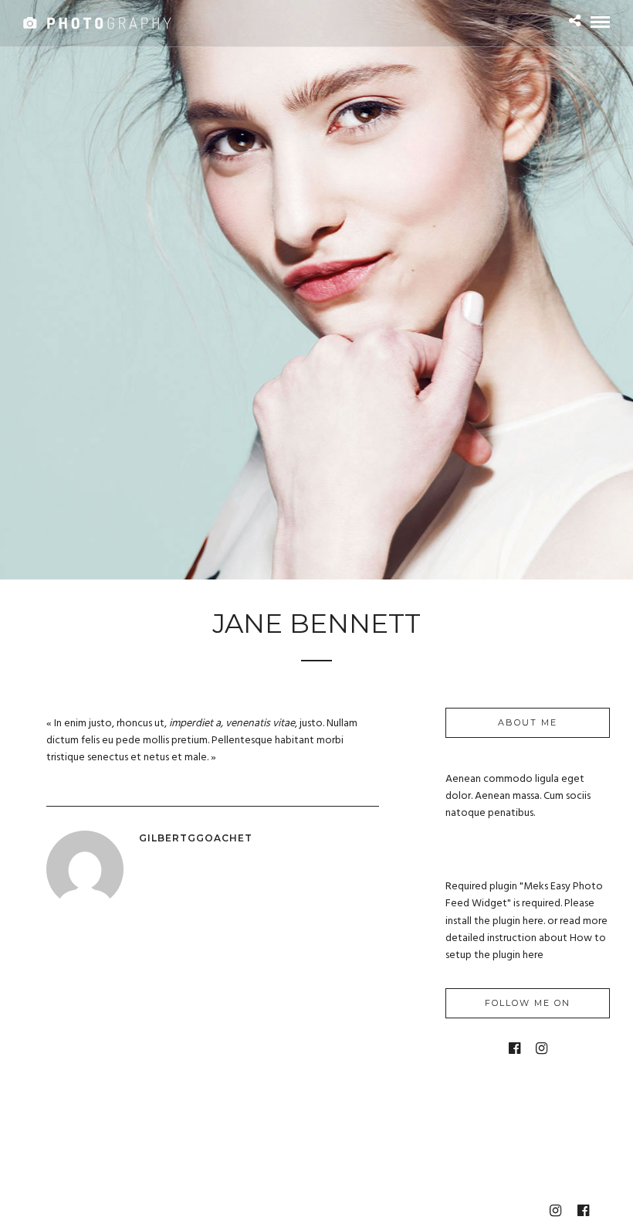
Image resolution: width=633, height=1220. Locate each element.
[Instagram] (541, 1048)
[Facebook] (514, 1048)
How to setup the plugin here (525, 946)
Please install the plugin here (519, 912)
